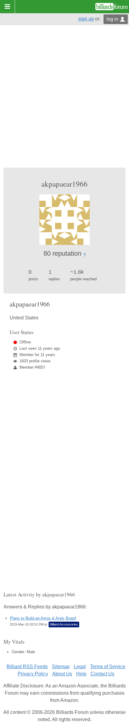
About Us (62, 673)
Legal (80, 666)
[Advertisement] (64, 100)
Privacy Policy (33, 673)
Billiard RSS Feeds (27, 666)
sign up (86, 18)
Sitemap (61, 666)
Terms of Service (107, 666)
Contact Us (102, 673)
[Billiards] (111, 6)
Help (81, 673)
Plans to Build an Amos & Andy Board (43, 618)
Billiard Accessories (64, 624)
